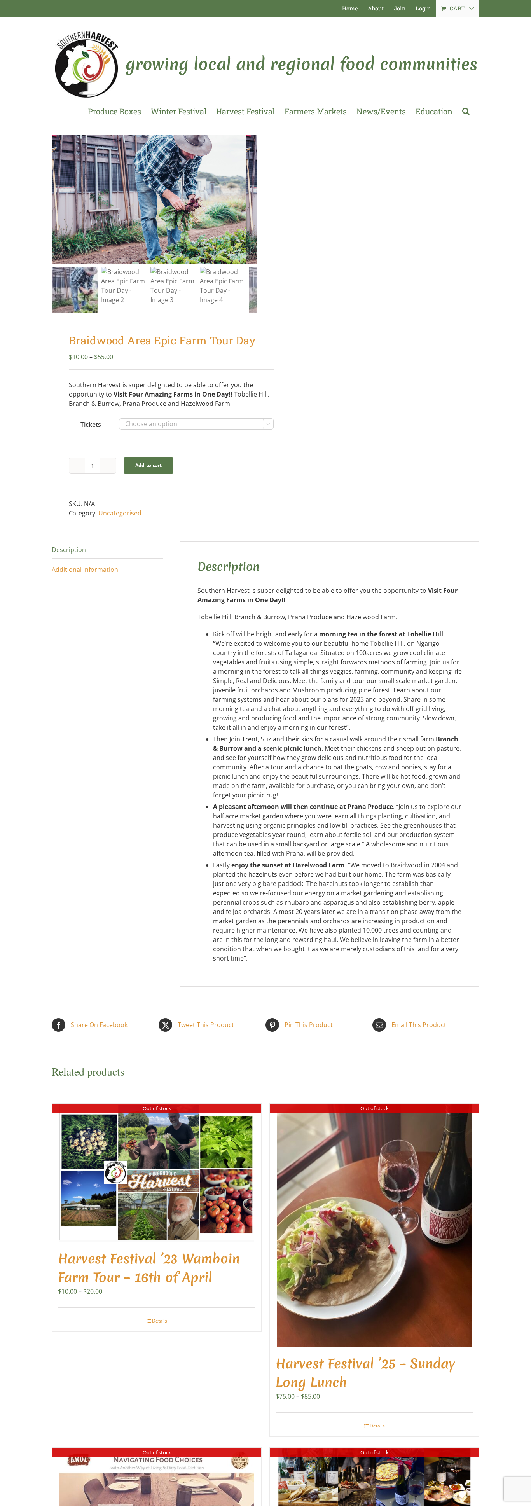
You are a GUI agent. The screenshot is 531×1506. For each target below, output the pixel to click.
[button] (466, 111)
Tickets (90, 424)
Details (159, 1320)
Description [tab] (69, 549)
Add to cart (148, 465)
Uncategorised (119, 513)
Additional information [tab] (85, 569)
